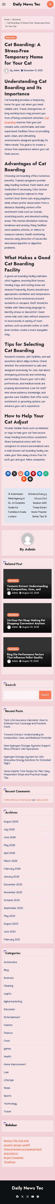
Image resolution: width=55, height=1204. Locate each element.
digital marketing (13, 1001)
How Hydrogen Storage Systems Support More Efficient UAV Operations (27, 747)
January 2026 (11, 876)
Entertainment (12, 1017)
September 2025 (13, 908)
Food (7, 1040)
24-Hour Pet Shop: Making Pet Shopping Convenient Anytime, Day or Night (26, 623)
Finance (8, 1032)
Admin (17, 70)
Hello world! (42, 800)
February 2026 (12, 868)
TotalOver (10, 1162)
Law (6, 1072)
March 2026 (10, 860)
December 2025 (13, 884)
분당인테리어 (11, 1153)
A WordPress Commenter (18, 800)
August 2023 (11, 923)
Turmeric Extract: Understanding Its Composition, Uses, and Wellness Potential (27, 589)
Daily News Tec (26, 4)
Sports (7, 1095)
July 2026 (9, 829)
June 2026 (10, 837)
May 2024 (9, 915)
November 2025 (13, 892)
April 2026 (9, 853)
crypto (7, 993)
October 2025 (12, 900)
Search (10, 685)
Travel (7, 1111)
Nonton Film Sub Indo (16, 1140)
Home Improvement (15, 1064)
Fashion (8, 1025)
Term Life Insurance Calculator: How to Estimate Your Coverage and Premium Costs (26, 723)
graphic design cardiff (17, 1145)
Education (9, 1009)
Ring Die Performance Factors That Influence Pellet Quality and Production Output (25, 657)
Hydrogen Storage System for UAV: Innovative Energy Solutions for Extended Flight (27, 760)
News (7, 1088)
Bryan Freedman (13, 1157)
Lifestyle (9, 1080)
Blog (6, 970)
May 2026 (9, 845)
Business (10, 37)
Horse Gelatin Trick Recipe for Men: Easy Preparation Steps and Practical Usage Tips (27, 774)
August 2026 (11, 821)
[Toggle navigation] (3, 4)
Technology (10, 1103)
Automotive (10, 962)
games (7, 1048)
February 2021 (12, 939)
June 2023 (10, 931)
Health (7, 1056)
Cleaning (8, 985)
